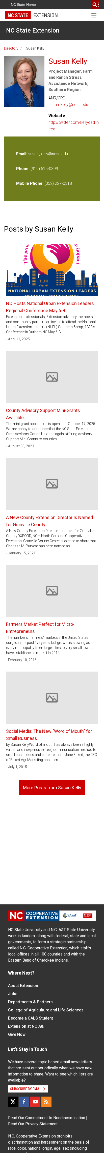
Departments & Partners (30, 1001)
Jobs (12, 993)
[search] (95, 4)
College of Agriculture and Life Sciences (46, 1010)
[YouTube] (35, 1102)
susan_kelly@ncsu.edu (68, 104)
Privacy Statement (41, 1123)
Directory (11, 48)
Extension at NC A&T (27, 1026)
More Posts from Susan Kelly (52, 787)
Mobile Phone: (29, 183)
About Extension (23, 985)
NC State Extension (32, 30)
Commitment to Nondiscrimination (55, 1117)
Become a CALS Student (30, 1018)
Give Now (16, 1034)
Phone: (23, 168)
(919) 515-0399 (44, 168)
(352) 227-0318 (58, 183)
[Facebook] (24, 1102)
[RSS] (46, 1102)
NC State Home (23, 5)
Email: (22, 153)
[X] (13, 1102)
